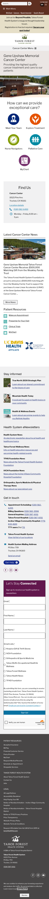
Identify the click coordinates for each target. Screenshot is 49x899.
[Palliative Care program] (35, 143)
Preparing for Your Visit (19, 321)
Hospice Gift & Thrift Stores (18, 649)
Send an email (14, 556)
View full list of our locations (20, 537)
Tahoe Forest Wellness (16, 671)
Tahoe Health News (14, 676)
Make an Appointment (19, 315)
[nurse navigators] (14, 143)
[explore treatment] (35, 122)
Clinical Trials (14, 326)
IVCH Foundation (13, 653)
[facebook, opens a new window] (6, 570)
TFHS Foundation (14, 680)
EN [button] (42, 5)
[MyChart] (26, 333)
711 (23, 527)
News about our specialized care (18, 489)
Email (7, 601)
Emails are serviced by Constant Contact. (24, 706)
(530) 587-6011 (31, 514)
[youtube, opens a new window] (16, 570)
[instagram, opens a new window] (11, 570)
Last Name (9, 630)
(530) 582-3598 (31, 511)
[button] (8, 9)
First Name (9, 615)
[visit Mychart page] (24, 164)
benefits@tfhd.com (11, 831)
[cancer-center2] (25, 35)
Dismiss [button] (24, 895)
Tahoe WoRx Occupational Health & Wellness (22, 664)
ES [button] (46, 5)
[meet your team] (14, 122)
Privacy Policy (22, 889)
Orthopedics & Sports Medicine (20, 658)
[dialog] (24, 889)
